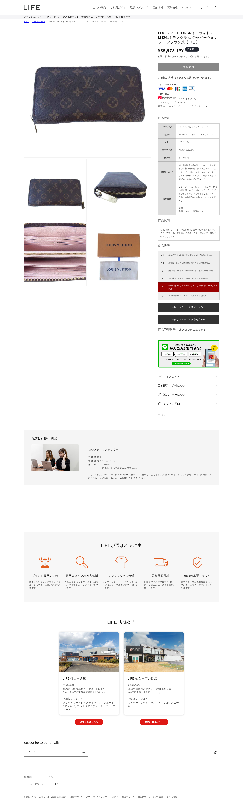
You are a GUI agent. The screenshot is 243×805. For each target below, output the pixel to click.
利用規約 (114, 796)
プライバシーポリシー (96, 796)
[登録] (84, 752)
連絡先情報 (172, 796)
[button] (186, 7)
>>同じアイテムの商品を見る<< (189, 319)
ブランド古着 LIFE (39, 797)
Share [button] (165, 415)
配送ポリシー (128, 796)
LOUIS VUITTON (38, 21)
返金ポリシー (76, 796)
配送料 (168, 56)
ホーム (26, 21)
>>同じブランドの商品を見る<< (189, 307)
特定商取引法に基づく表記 (150, 796)
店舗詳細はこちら (89, 721)
